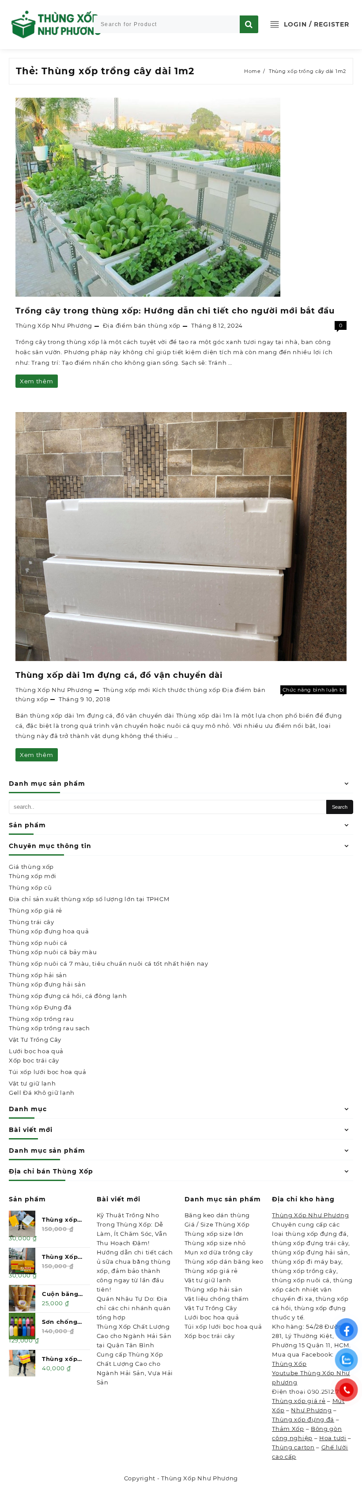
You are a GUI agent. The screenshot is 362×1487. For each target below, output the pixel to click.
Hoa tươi (333, 1437)
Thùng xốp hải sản (38, 975)
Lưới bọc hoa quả (36, 1051)
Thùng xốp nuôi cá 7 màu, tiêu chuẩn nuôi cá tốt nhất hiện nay (108, 963)
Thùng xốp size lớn (214, 1233)
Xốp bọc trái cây (34, 1060)
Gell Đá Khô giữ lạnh (42, 1092)
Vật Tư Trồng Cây (35, 1039)
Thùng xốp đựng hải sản (47, 984)
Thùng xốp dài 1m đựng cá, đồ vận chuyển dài (118, 675)
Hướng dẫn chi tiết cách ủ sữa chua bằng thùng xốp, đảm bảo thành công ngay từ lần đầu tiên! (135, 1271)
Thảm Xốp (288, 1428)
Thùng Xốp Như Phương (53, 325)
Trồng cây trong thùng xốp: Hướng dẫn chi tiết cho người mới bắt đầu (175, 311)
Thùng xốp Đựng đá (40, 1007)
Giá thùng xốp (31, 866)
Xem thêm (36, 382)
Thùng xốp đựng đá (303, 1419)
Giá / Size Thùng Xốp (217, 1224)
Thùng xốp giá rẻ (35, 910)
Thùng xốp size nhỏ (215, 1242)
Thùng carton (293, 1447)
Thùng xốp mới (33, 875)
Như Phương (311, 1410)
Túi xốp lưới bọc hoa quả (48, 1071)
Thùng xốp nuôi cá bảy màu (53, 952)
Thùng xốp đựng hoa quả (49, 931)
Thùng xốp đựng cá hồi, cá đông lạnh (68, 995)
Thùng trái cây (31, 921)
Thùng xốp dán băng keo (224, 1261)
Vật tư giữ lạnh (32, 1083)
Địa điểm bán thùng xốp (142, 325)
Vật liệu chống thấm (217, 1298)
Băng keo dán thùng (217, 1215)
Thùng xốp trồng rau (41, 1018)
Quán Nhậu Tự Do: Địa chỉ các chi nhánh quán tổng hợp (134, 1308)
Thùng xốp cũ (30, 887)
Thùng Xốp (289, 1363)
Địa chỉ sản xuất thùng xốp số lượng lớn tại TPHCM (89, 898)
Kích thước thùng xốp (186, 689)
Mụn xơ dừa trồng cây (219, 1252)
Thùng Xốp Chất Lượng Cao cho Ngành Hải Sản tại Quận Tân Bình (134, 1336)
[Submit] (249, 24)
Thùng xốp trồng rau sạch (49, 1028)
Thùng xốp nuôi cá (38, 942)
